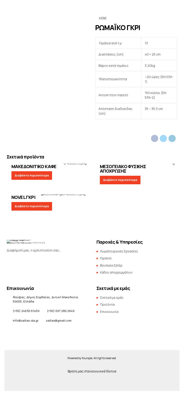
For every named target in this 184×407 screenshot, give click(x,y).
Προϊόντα (102, 63)
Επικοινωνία (87, 74)
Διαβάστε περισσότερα (32, 175)
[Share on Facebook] (154, 138)
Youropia (87, 358)
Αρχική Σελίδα (32, 63)
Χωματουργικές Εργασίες (119, 251)
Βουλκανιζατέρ (111, 265)
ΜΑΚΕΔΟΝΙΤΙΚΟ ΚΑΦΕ (34, 166)
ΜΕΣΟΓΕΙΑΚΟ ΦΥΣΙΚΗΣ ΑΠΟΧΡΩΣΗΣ (123, 168)
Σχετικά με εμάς (142, 63)
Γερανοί (106, 258)
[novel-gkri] (48, 196)
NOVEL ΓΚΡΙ (23, 197)
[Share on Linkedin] (172, 138)
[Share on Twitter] (163, 138)
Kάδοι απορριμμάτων (116, 272)
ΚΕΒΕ (103, 18)
